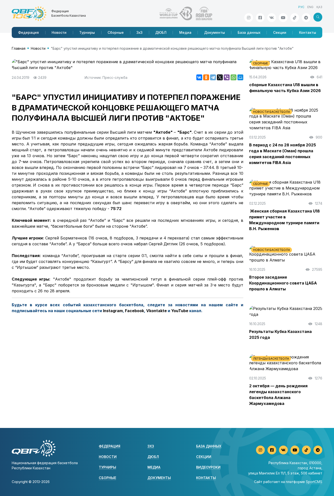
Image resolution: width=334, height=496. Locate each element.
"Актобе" (163, 132)
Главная (18, 48)
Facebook (134, 310)
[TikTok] (294, 17)
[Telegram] (213, 77)
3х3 (139, 32)
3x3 (150, 446)
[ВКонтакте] (199, 77)
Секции (279, 32)
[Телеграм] (306, 17)
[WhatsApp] (233, 77)
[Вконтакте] (271, 17)
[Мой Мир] (240, 77)
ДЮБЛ (161, 32)
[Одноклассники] (206, 77)
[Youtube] (283, 17)
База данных (249, 32)
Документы (214, 32)
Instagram (113, 310)
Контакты (307, 32)
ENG (310, 7)
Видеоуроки (208, 467)
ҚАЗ (319, 7)
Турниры (87, 32)
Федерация (28, 32)
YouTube (179, 310)
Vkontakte (156, 310)
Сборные (116, 32)
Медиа (185, 32)
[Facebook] (260, 17)
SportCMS (314, 482)
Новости (59, 32)
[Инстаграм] (248, 17)
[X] (220, 77)
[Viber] (227, 77)
